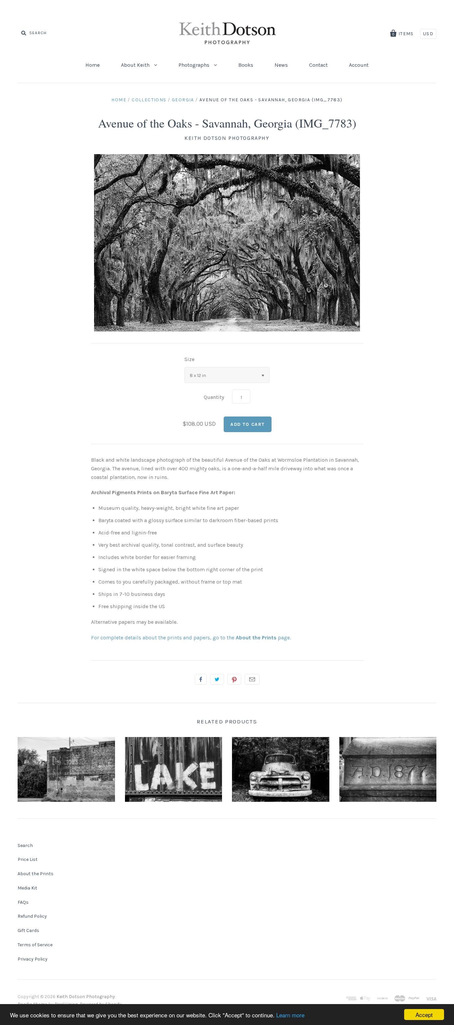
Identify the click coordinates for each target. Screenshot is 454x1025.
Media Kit (27, 888)
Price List (28, 859)
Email (252, 679)
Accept (424, 1014)
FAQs (23, 902)
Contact (318, 65)
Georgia (183, 100)
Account (359, 65)
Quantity (214, 397)
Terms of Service (35, 945)
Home (92, 65)
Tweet (217, 679)
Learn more (290, 1015)
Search (25, 845)
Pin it (234, 679)
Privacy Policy (33, 959)
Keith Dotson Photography (226, 138)
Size (189, 359)
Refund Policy (32, 916)
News (281, 65)
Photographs (194, 65)
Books (245, 65)
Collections (149, 100)
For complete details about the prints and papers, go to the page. (191, 637)
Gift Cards (28, 930)
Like (201, 679)
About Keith (136, 65)
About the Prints (36, 874)
